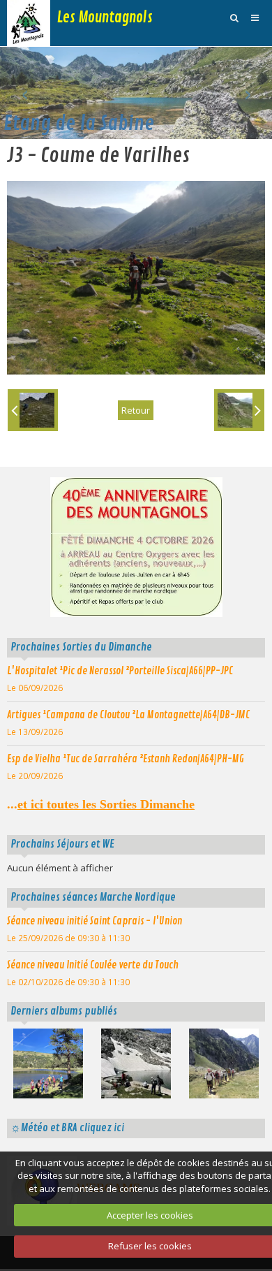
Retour (135, 410)
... (101, 804)
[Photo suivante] (239, 410)
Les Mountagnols (105, 17)
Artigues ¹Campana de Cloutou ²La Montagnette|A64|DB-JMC (128, 715)
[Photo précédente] (33, 410)
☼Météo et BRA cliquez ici (67, 1128)
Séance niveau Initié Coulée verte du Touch (93, 965)
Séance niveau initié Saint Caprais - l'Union (94, 921)
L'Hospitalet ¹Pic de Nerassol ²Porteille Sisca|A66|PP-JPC (120, 670)
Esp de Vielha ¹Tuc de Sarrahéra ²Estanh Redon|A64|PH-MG (125, 759)
